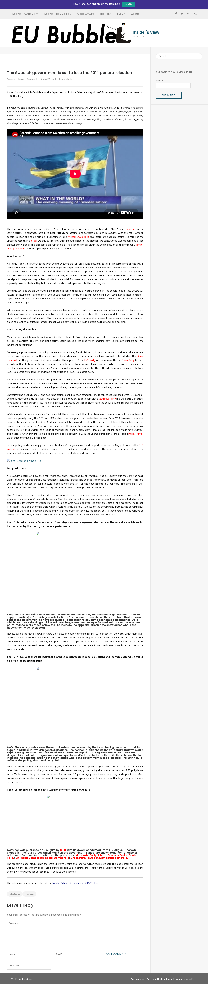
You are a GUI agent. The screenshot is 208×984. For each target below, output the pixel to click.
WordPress (191, 979)
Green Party (127, 360)
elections (15, 894)
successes (130, 229)
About (135, 14)
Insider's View (146, 32)
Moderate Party (107, 399)
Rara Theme (167, 979)
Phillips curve (135, 434)
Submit (121, 14)
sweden (29, 894)
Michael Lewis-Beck (78, 237)
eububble (67, 79)
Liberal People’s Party (112, 855)
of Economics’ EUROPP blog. (83, 883)
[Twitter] (182, 14)
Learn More (129, 4)
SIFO (63, 850)
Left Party (89, 360)
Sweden (11, 79)
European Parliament (24, 14)
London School (60, 883)
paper (34, 241)
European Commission (57, 14)
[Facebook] (176, 14)
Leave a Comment (27, 79)
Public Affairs (85, 14)
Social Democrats (57, 858)
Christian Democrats (30, 858)
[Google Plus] (188, 14)
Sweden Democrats (101, 858)
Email (159, 81)
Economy (105, 14)
